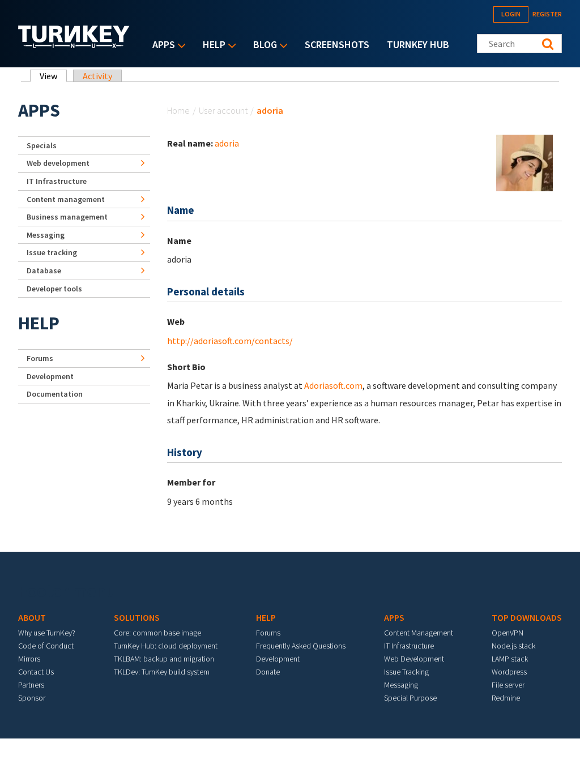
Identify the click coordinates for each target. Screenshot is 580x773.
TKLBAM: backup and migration (164, 659)
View (53, 75)
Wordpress (509, 672)
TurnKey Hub (418, 44)
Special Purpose (410, 698)
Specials (42, 145)
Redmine (506, 698)
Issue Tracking (406, 672)
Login (511, 14)
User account (223, 110)
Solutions (137, 617)
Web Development (414, 659)
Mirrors (29, 659)
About (32, 617)
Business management (67, 217)
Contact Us (36, 672)
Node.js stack (513, 646)
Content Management (418, 633)
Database (44, 270)
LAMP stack (510, 659)
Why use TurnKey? (46, 633)
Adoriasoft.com (333, 385)
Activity (97, 75)
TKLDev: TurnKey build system (162, 672)
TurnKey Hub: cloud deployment (166, 646)
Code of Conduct (46, 646)
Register (547, 14)
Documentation (55, 394)
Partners (31, 685)
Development (50, 376)
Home (178, 110)
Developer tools (54, 289)
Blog (262, 45)
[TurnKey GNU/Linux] (74, 44)
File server (508, 685)
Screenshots (337, 44)
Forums (40, 358)
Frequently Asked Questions (301, 646)
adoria (227, 143)
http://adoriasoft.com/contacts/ (230, 340)
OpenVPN (507, 633)
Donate (268, 672)
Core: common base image (157, 633)
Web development (58, 163)
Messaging (46, 235)
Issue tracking (52, 252)
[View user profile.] (524, 162)
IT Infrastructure (57, 181)
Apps (161, 45)
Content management (66, 199)
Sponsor (31, 698)
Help (211, 45)
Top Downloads (527, 617)
